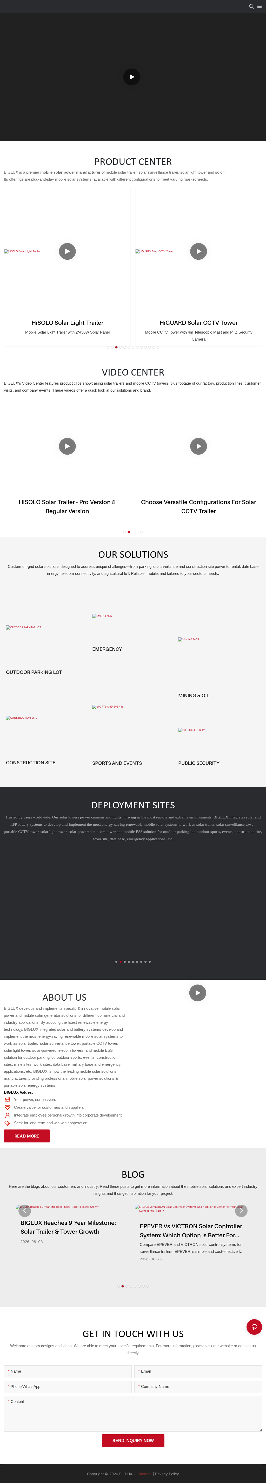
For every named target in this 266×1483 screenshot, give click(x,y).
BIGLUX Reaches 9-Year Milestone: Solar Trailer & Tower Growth (68, 1227)
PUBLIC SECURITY (198, 763)
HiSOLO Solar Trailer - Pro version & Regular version (67, 506)
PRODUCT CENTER (133, 162)
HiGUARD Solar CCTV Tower (67, 322)
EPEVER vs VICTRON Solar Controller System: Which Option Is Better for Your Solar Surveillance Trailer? (191, 1231)
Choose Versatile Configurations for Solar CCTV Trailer (198, 506)
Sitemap (144, 1474)
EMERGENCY (107, 649)
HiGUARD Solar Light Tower (198, 322)
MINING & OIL (193, 695)
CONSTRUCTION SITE (30, 762)
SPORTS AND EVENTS (117, 763)
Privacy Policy (167, 1474)
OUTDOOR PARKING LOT (34, 672)
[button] (108, 347)
